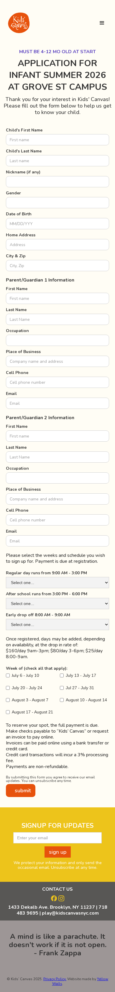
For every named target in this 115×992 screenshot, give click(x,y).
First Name (16, 289)
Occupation (17, 331)
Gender (13, 193)
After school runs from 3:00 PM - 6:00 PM (46, 594)
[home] (18, 23)
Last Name (16, 310)
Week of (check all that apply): (36, 668)
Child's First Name (24, 130)
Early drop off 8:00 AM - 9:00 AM (38, 615)
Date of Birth (19, 214)
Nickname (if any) (23, 172)
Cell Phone (17, 372)
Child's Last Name (24, 151)
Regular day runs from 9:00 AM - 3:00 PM (46, 573)
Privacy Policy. (54, 979)
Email (11, 393)
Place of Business (23, 351)
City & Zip (16, 256)
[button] (102, 23)
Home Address (20, 235)
